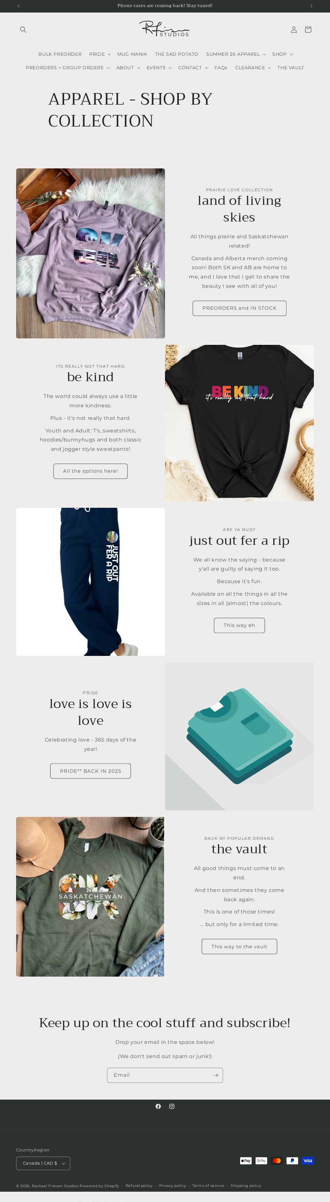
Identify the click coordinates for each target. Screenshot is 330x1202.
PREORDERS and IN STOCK (239, 308)
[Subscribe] (216, 1075)
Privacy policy (172, 1185)
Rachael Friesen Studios (55, 1186)
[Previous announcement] (18, 6)
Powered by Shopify (99, 1186)
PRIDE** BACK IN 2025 (90, 771)
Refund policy (139, 1185)
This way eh (239, 625)
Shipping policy (246, 1185)
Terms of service (208, 1185)
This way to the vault (239, 946)
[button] (23, 30)
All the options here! (90, 471)
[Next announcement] (312, 6)
